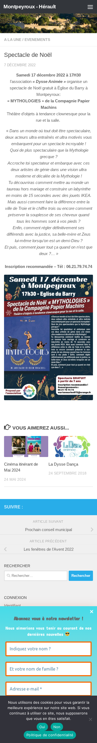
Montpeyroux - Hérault (30, 6)
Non (57, 727)
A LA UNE (12, 39)
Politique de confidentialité (49, 735)
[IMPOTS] (81, 507)
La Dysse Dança (63, 464)
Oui (42, 727)
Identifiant (12, 605)
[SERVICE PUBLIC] (89, 507)
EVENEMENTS (37, 39)
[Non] (90, 719)
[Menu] (90, 6)
